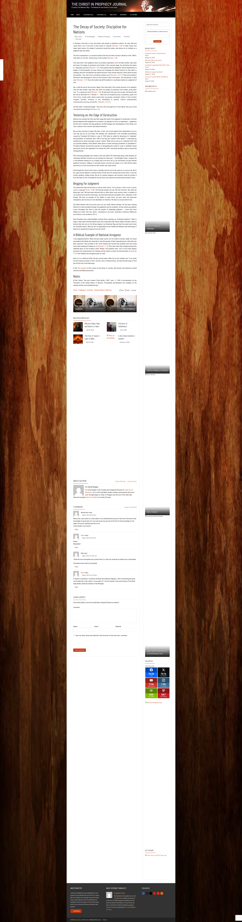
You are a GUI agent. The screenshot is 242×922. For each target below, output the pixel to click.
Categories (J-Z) (101, 14)
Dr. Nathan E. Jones (119, 893)
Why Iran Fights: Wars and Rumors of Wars (92, 325)
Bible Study (113, 14)
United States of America (103, 290)
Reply (76, 529)
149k (146, 666)
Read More (76, 911)
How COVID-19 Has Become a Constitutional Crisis (157, 652)
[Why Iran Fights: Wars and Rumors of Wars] (78, 327)
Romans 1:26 (94, 68)
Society (90, 290)
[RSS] (161, 893)
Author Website (120, 481)
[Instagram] (150, 893)
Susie (83, 535)
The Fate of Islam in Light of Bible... (92, 337)
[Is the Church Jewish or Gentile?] (111, 405)
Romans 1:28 (96, 92)
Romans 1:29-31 (104, 102)
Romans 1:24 (117, 46)
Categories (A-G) (88, 14)
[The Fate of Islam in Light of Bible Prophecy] (78, 339)
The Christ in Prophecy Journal (99, 4)
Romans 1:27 (82, 80)
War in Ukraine (152, 512)
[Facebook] (143, 893)
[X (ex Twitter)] (147, 893)
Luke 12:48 (90, 190)
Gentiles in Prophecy (104, 36)
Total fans (151, 666)
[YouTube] (158, 893)
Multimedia (123, 14)
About (78, 14)
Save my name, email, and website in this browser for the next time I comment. (101, 635)
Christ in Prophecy (92, 497)
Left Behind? (133, 14)
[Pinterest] (154, 893)
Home (72, 14)
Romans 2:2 (95, 109)
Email (96, 626)
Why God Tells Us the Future (153, 60)
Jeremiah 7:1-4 (102, 246)
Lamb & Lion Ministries (81, 920)
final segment (82, 268)
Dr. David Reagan (90, 36)
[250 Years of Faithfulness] (111, 327)
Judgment (82, 290)
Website (118, 626)
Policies (104, 920)
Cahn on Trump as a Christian (157, 370)
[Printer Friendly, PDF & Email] (127, 290)
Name (75, 626)
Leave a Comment (130, 507)
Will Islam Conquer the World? (154, 72)
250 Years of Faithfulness (122, 325)
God (75, 290)
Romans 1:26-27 (116, 75)
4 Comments (117, 36)
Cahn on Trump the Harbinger (154, 227)
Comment (76, 607)
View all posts (132, 481)
